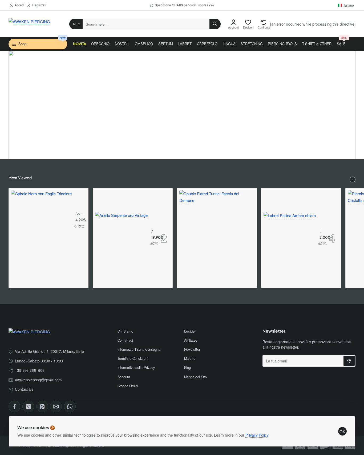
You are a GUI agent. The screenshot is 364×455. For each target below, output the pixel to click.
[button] (76, 226)
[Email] (56, 406)
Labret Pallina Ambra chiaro (320, 231)
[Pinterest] (42, 406)
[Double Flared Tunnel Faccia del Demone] (216, 227)
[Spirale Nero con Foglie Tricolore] (41, 220)
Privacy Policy (256, 435)
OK (342, 431)
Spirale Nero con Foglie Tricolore (79, 214)
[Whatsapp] (70, 406)
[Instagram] (28, 406)
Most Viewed (20, 177)
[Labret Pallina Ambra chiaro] (290, 238)
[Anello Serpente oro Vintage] (121, 238)
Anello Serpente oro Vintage (152, 231)
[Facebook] (14, 406)
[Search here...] (214, 24)
